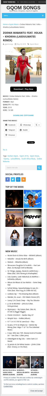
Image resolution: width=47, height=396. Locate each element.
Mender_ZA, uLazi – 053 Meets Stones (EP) (23, 297)
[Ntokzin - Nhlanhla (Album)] (33, 237)
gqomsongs (9, 44)
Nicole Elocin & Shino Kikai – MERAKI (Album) (24, 255)
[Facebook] (7, 179)
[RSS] (23, 179)
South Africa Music (28, 159)
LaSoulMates (15, 159)
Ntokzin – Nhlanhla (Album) (20, 2)
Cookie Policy (8, 386)
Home (5, 24)
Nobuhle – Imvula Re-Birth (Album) (20, 259)
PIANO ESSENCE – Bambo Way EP (20, 315)
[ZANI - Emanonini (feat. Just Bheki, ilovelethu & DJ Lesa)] (14, 199)
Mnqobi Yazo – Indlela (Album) (18, 318)
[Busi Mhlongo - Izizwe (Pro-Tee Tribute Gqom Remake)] (33, 218)
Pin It (5, 150)
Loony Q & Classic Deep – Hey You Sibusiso (23, 300)
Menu (6, 15)
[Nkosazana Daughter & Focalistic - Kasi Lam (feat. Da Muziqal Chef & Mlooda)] (14, 237)
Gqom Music (13, 24)
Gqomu (6, 159)
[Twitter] (13, 179)
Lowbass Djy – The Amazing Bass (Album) (22, 294)
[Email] (18, 179)
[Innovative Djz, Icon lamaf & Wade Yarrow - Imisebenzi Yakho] (14, 218)
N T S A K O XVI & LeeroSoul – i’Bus (20, 322)
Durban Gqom (12, 156)
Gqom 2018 (24, 156)
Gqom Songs (23, 7)
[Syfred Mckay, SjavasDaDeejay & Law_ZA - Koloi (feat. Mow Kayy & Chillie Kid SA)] (33, 199)
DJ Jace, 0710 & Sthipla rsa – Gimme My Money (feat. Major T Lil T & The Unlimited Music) (23, 327)
